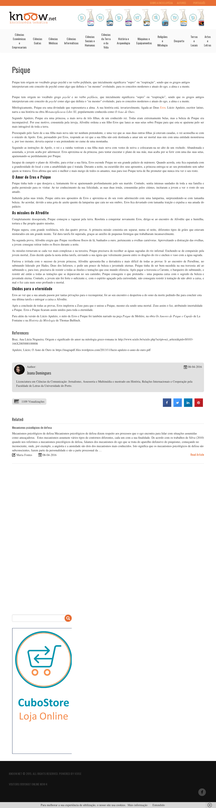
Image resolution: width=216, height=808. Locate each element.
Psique (21, 69)
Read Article (197, 454)
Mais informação (137, 805)
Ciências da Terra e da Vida (106, 40)
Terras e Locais (194, 40)
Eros (163, 107)
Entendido (159, 805)
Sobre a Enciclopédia (161, 3)
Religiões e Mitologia (162, 40)
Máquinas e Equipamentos (144, 40)
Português (199, 3)
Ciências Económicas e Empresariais (19, 40)
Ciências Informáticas (71, 40)
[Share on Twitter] (177, 405)
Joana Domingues (39, 373)
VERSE (77, 773)
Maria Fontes (24, 455)
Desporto (179, 41)
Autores (181, 3)
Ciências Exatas (37, 40)
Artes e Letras (207, 40)
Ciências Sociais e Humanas (90, 40)
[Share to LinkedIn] (188, 405)
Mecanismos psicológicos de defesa (32, 427)
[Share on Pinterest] (198, 405)
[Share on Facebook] (167, 405)
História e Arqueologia (123, 40)
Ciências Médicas (53, 40)
